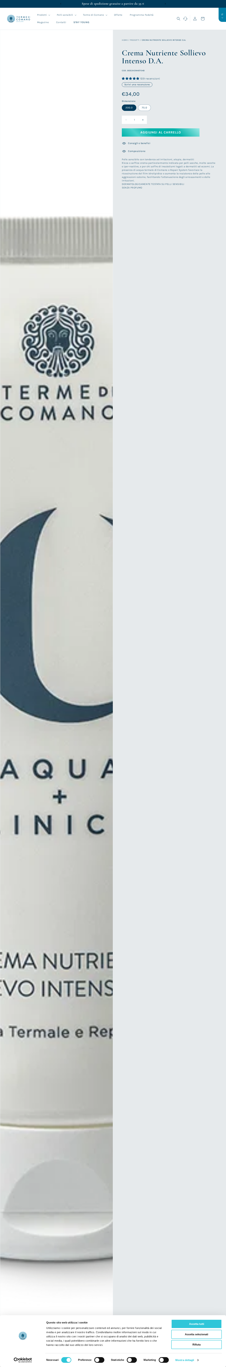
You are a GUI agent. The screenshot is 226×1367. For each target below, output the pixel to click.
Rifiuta (196, 1344)
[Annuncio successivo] (165, 3)
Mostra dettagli (184, 1360)
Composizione (136, 151)
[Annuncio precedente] (61, 3)
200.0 (129, 107)
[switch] (99, 1360)
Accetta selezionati (196, 1334)
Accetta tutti (196, 1323)
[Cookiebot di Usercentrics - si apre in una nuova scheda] (22, 1360)
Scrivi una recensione (137, 84)
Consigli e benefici (139, 143)
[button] (43, 15)
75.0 (144, 107)
